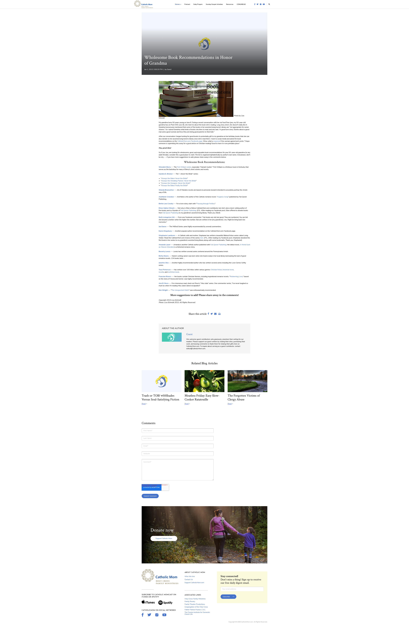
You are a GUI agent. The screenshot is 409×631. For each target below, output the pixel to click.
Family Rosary (190, 601)
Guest (169, 69)
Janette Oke (164, 263)
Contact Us (189, 579)
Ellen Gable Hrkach (166, 208)
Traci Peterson (165, 270)
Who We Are (190, 576)
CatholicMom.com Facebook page (189, 141)
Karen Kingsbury (165, 231)
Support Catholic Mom (164, 538)
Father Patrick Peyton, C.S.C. (195, 610)
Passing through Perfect (206, 203)
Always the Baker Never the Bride (174, 178)
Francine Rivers (165, 276)
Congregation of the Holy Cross (196, 607)
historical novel (228, 270)
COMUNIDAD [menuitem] (241, 4)
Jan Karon (162, 226)
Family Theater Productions (195, 604)
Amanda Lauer (164, 244)
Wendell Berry (165, 167)
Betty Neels (164, 256)
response (216, 141)
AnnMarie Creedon (166, 197)
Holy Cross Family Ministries (195, 599)
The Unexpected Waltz (180, 290)
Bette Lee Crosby (166, 203)
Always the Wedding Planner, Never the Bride (178, 181)
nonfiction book (173, 272)
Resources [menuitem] (229, 4)
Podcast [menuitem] (187, 4)
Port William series (184, 167)
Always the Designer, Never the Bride (175, 183)
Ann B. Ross (163, 283)
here (201, 238)
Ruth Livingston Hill (167, 217)
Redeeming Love (236, 276)
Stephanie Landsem (167, 235)
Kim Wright (163, 290)
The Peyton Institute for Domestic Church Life (197, 613)
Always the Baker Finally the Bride (174, 185)
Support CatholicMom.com (194, 582)
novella (161, 272)
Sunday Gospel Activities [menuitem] (214, 4)
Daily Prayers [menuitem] (197, 4)
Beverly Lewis (164, 251)
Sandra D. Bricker (166, 174)
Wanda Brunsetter (166, 190)
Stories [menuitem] (177, 4)
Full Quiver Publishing (188, 210)
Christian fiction (216, 270)
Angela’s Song (222, 197)
